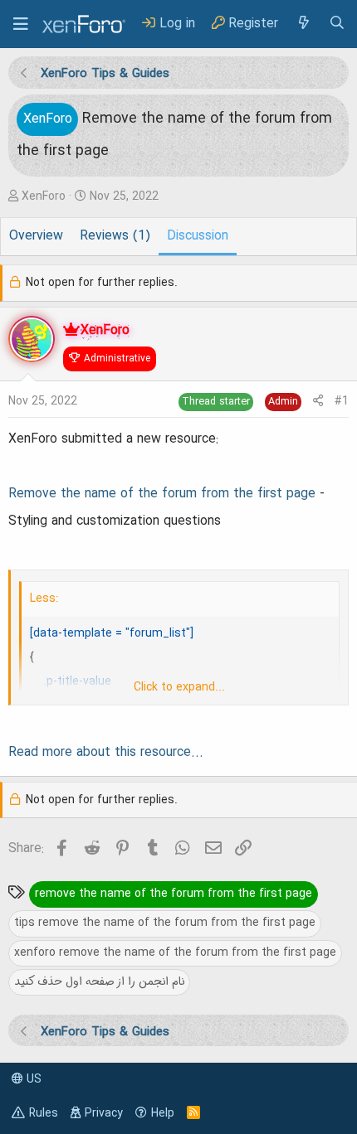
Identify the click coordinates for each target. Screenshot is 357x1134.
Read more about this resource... (105, 753)
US (32, 1079)
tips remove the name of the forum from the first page (164, 923)
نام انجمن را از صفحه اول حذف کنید (99, 981)
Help (162, 1113)
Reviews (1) (115, 236)
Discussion (197, 236)
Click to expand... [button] (179, 687)
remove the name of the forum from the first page (173, 893)
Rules (43, 1113)
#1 (342, 401)
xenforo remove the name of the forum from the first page (175, 952)
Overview (36, 236)
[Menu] (20, 24)
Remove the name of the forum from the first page (161, 494)
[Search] (337, 23)
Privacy (104, 1113)
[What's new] (303, 23)
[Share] (318, 401)
